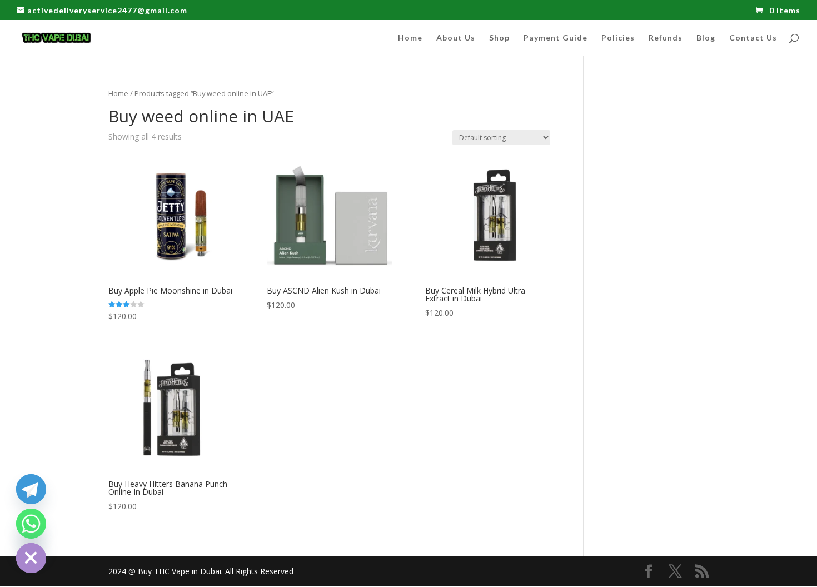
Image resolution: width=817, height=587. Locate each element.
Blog (705, 38)
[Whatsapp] (31, 524)
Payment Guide (555, 38)
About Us (455, 38)
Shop (499, 38)
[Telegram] (31, 489)
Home (410, 38)
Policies (618, 38)
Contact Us (753, 38)
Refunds (666, 38)
